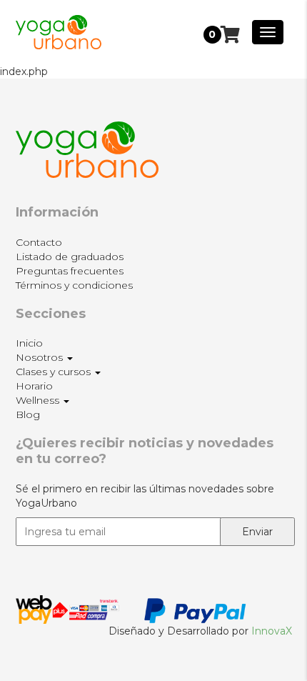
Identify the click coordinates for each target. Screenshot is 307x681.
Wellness (39, 400)
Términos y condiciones (74, 285)
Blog (28, 414)
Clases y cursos (55, 371)
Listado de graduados (70, 256)
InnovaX (271, 631)
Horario (34, 385)
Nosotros (41, 357)
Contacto (39, 242)
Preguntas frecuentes (70, 270)
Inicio (29, 343)
